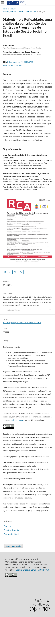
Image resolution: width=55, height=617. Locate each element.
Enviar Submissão (13, 546)
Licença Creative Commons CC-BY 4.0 (32, 570)
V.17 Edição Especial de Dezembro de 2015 (19, 11)
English (7, 526)
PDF (8, 272)
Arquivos (13, 9)
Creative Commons (16, 420)
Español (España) (11, 530)
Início (5, 9)
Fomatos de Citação (12, 310)
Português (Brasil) (12, 534)
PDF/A (19, 272)
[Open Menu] (2, 2)
